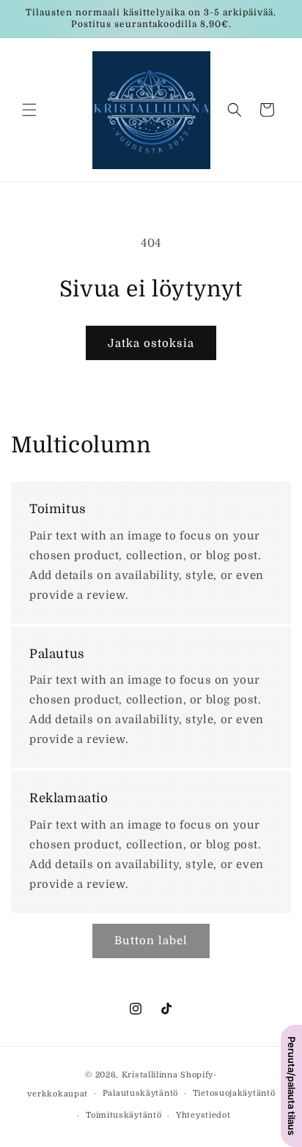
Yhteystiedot (203, 1115)
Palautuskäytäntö (140, 1093)
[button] (29, 110)
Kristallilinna (150, 1075)
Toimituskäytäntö (123, 1115)
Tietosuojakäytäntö (234, 1093)
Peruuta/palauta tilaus (292, 1085)
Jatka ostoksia (151, 343)
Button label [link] (151, 940)
